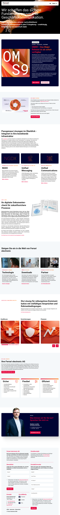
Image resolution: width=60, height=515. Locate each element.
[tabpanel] (10, 331)
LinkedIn (23, 499)
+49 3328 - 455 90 (35, 428)
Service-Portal (47, 456)
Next (57, 345)
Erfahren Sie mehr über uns (8, 372)
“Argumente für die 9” (44, 101)
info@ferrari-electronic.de (36, 427)
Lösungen (5, 138)
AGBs (8, 509)
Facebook (23, 496)
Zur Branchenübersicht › (26, 312)
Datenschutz (17, 509)
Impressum (12, 509)
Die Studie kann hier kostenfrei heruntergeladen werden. (12, 235)
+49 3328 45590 (46, 454)
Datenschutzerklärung (23, 479)
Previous (53, 345)
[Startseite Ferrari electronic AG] (6, 4)
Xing (22, 502)
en (50, 3)
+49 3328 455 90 (11, 501)
